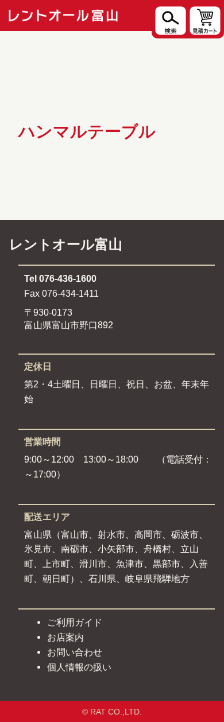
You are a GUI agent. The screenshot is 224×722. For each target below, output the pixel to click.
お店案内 (65, 637)
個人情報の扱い (79, 667)
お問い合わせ (74, 652)
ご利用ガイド (74, 622)
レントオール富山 (65, 244)
